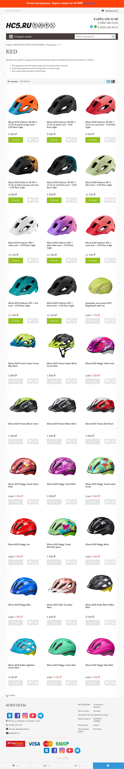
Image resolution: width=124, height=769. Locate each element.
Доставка (96, 711)
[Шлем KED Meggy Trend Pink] (62, 467)
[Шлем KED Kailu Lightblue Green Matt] (23, 648)
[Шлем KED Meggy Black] (100, 527)
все (29, 81)
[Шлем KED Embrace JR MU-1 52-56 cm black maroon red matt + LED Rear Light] (23, 165)
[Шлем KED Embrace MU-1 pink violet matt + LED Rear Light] (62, 225)
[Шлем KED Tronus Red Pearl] (100, 406)
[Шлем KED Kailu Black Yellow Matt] (100, 587)
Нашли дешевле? (84, 719)
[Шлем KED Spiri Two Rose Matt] (62, 587)
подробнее (89, 3)
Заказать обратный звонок (19, 729)
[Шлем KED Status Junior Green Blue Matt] (23, 346)
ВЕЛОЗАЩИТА (39, 45)
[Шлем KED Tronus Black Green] (23, 406)
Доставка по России (85, 715)
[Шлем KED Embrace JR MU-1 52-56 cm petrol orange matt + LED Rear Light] (23, 105)
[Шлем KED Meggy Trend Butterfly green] (62, 527)
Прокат (96, 725)
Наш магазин (83, 725)
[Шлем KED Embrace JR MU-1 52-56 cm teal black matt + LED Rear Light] (62, 165)
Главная (9, 45)
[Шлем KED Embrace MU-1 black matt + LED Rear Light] (62, 286)
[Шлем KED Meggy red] (23, 527)
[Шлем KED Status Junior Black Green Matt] (62, 346)
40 (24, 81)
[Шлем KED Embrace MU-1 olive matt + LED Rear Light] (100, 165)
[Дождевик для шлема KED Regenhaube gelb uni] (100, 286)
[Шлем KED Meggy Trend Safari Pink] (23, 467)
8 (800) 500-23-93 (108, 22)
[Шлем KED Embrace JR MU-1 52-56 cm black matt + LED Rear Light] (62, 105)
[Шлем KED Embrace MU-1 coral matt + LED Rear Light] (100, 225)
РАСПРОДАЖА (84, 705)
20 (22, 81)
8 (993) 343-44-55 (108, 27)
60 (27, 81)
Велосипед (97, 729)
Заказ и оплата (83, 711)
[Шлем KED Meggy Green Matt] (62, 648)
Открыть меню (23, 36)
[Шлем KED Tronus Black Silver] (62, 406)
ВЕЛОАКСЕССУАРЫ (22, 45)
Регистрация (16, 11)
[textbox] (93, 36)
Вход (8, 11)
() (17, 766)
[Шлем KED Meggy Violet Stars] (100, 346)
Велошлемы (51, 45)
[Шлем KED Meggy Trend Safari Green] (100, 467)
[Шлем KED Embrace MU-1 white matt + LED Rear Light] (23, 225)
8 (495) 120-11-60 (106, 19)
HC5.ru (60, 758)
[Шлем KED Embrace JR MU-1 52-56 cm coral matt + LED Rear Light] (100, 105)
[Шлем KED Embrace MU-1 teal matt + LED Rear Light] (23, 286)
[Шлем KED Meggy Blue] (23, 587)
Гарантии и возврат (100, 715)
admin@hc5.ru (14, 733)
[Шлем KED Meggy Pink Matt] (100, 648)
